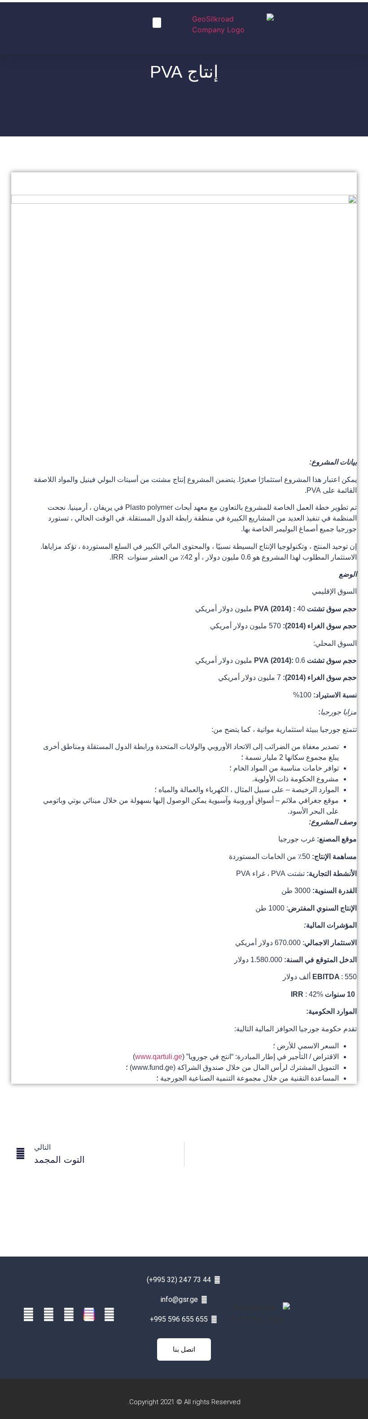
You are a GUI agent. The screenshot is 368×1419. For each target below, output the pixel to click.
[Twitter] (48, 1314)
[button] (157, 23)
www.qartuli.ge (158, 1056)
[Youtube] (28, 1314)
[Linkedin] (68, 1314)
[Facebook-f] (109, 1314)
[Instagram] (89, 1314)
